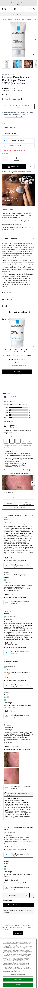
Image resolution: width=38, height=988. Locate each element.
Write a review (6, 91)
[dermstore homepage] (18, 9)
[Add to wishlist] (31, 166)
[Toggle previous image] (1, 39)
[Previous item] (3, 346)
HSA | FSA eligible (10, 99)
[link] (30, 9)
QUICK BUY (17, 371)
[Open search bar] (5, 9)
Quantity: (5, 154)
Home (4, 19)
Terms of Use (16, 971)
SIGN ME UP (18, 933)
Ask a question (17, 91)
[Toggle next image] (35, 39)
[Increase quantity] (16, 158)
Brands (10, 19)
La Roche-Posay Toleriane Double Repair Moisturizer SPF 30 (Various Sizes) (17, 351)
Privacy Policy (7, 971)
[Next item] (33, 346)
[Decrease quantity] (5, 158)
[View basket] (33, 9)
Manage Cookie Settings (18, 974)
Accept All (18, 984)
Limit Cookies (18, 979)
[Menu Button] (2, 9)
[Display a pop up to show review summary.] (24, 359)
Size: (4, 123)
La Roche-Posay (19, 19)
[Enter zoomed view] (33, 54)
